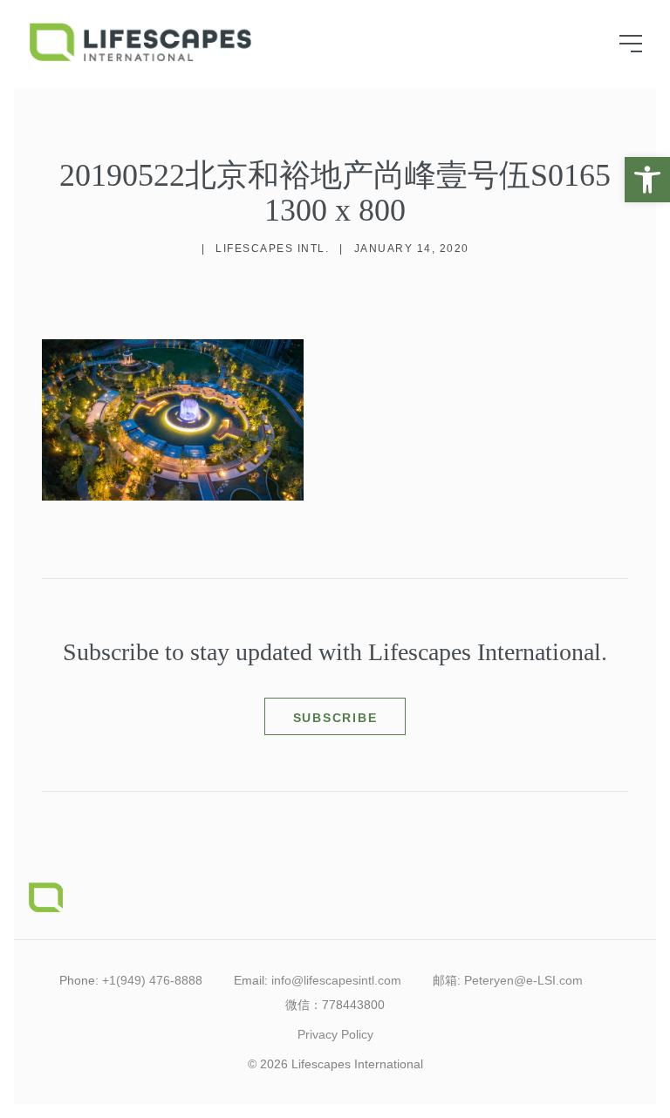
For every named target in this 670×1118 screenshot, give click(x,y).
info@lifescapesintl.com (336, 980)
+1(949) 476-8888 (152, 980)
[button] (647, 179)
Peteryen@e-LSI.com (523, 980)
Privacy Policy (335, 1034)
